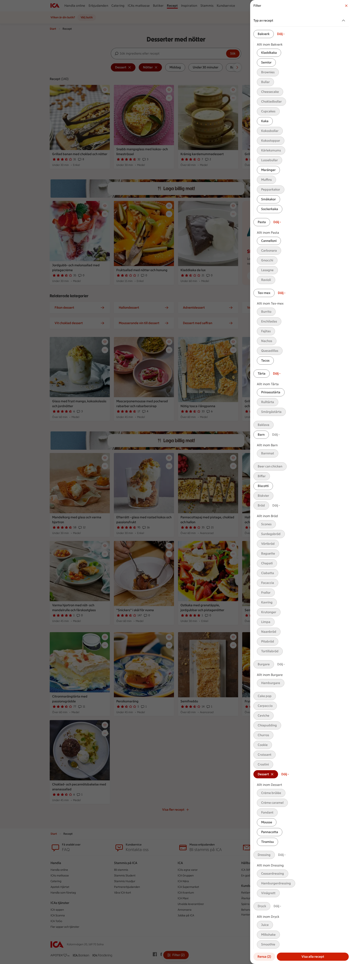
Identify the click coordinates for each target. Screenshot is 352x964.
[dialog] (301, 482)
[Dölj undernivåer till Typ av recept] (344, 20)
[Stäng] (346, 6)
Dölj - (281, 34)
